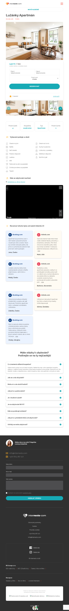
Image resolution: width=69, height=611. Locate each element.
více (39, 251)
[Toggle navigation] (62, 3)
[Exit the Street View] (7, 188)
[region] (34, 202)
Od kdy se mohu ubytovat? (18, 424)
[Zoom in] (60, 211)
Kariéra (34, 526)
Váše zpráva (9, 479)
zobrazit (56, 96)
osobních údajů (27, 493)
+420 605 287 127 (34, 533)
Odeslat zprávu (34, 498)
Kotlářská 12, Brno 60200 (16, 182)
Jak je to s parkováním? (16, 391)
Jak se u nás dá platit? (16, 377)
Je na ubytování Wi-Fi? (16, 404)
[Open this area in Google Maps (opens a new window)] (9, 217)
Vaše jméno (9, 464)
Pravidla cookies (34, 530)
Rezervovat (34, 86)
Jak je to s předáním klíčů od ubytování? (23, 418)
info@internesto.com (34, 537)
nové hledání (33, 9)
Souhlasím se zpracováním (19, 493)
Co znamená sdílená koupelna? (19, 364)
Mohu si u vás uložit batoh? (18, 384)
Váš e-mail (9, 471)
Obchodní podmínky (34, 522)
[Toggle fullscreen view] (60, 187)
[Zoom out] (60, 215)
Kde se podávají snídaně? (17, 411)
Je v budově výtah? (15, 398)
